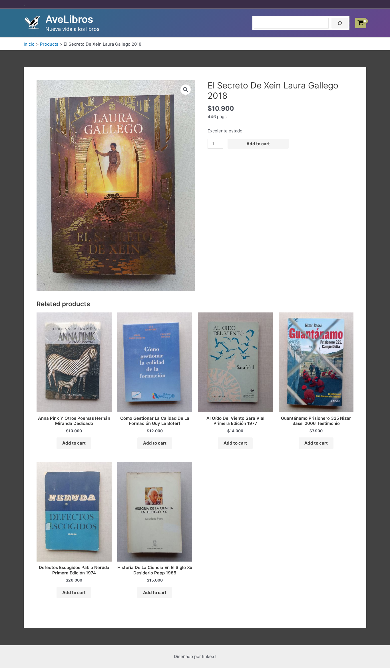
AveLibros (69, 19)
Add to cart (258, 143)
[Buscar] (339, 23)
